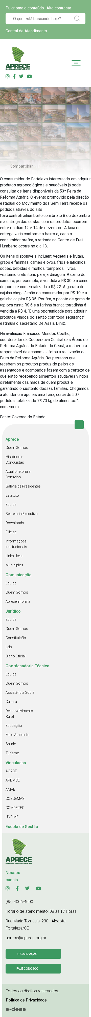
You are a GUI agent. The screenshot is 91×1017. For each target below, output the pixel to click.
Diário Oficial (16, 656)
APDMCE (13, 780)
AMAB (10, 789)
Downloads (15, 523)
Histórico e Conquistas (15, 459)
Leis (9, 647)
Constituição (16, 638)
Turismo (12, 753)
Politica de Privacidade (26, 1000)
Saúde (11, 744)
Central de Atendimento (26, 30)
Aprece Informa (18, 601)
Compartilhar (21, 166)
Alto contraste (59, 8)
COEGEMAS (15, 799)
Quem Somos (17, 448)
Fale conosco (27, 968)
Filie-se (11, 532)
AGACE (11, 771)
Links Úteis (14, 556)
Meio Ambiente (17, 735)
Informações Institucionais (16, 544)
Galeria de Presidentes (23, 486)
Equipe (11, 505)
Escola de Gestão (22, 826)
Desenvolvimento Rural (19, 713)
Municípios (14, 565)
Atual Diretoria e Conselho (18, 474)
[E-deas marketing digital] (16, 1009)
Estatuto (12, 495)
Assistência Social (20, 692)
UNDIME (12, 817)
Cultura (11, 702)
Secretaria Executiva (22, 514)
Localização (27, 954)
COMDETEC (15, 808)
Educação (14, 726)
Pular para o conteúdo (25, 8)
